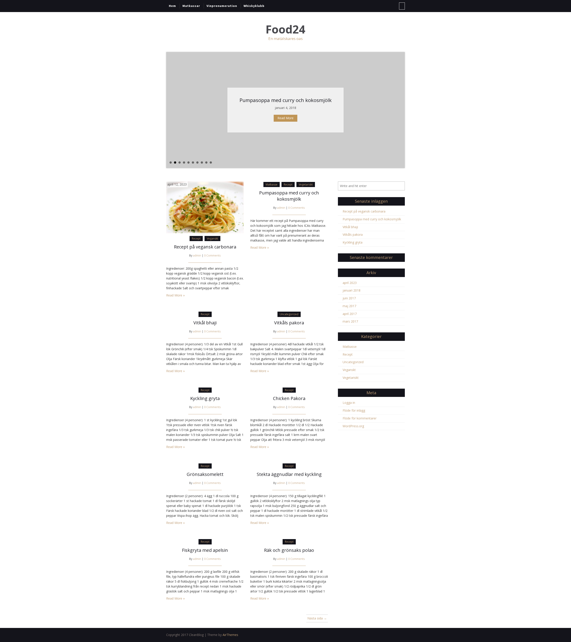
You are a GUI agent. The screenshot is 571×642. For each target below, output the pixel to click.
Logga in (349, 402)
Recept (196, 238)
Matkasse (271, 184)
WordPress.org (353, 426)
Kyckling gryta (205, 398)
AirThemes (230, 635)
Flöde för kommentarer (360, 418)
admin (197, 255)
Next (401, 110)
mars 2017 (350, 321)
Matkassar (191, 6)
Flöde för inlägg (354, 410)
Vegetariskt (306, 184)
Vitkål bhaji (205, 323)
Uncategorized (289, 314)
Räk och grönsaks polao (289, 550)
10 (211, 162)
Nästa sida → (317, 618)
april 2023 (350, 283)
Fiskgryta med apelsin (205, 550)
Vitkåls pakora (289, 323)
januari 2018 (351, 290)
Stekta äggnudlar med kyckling (289, 474)
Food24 (285, 29)
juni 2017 (349, 298)
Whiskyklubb (254, 6)
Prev (169, 110)
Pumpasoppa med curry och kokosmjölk (286, 100)
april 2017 (350, 314)
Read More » (175, 295)
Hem (172, 6)
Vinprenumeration (222, 6)
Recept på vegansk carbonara (205, 247)
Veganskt (212, 238)
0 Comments (212, 255)
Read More (285, 118)
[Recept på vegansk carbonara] (205, 207)
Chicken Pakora (289, 398)
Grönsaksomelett (205, 474)
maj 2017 (349, 306)
